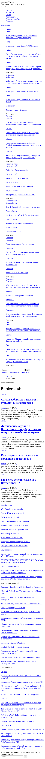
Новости (9, 238)
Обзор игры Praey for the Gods (13, 608)
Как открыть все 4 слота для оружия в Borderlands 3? (20, 457)
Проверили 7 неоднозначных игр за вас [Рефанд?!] (21, 682)
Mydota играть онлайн (10, 533)
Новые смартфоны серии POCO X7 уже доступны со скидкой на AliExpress (22, 134)
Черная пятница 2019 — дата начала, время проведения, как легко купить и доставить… (24, 67)
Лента (8, 15)
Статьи (9, 322)
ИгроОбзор (5, 25)
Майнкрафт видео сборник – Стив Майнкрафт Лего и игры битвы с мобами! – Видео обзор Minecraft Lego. (22, 688)
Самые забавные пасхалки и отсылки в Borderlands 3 (19, 401)
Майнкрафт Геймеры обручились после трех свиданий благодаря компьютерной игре (24, 82)
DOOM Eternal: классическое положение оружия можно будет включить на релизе (22, 305)
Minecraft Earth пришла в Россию (19, 295)
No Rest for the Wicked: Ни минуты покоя (22, 215)
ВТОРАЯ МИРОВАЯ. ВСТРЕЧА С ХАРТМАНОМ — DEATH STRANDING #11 (22, 561)
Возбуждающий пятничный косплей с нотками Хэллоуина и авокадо (21, 37)
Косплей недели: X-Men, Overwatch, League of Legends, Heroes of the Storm (24, 361)
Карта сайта (10, 17)
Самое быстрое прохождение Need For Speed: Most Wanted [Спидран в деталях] (21, 555)
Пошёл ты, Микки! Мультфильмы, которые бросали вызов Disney (23, 340)
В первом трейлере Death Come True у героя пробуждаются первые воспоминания (24, 315)
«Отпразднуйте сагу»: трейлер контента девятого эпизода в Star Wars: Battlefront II (23, 286)
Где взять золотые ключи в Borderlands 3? (18, 481)
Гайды (8, 29)
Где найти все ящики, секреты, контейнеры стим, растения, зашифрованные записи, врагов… (23, 56)
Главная (9, 10)
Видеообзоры (11, 201)
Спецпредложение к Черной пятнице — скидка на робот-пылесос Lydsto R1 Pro (21, 747)
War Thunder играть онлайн (12, 509)
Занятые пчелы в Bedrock (16, 110)
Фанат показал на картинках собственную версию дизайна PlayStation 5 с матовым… (23, 330)
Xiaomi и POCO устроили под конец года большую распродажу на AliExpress (23, 156)
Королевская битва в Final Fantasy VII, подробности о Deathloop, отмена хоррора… (22, 571)
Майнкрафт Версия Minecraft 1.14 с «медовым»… (21, 604)
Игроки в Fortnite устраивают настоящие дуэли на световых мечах (22, 253)
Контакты (10, 13)
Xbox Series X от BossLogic (17, 273)
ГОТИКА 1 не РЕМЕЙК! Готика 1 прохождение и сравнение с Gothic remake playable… (21, 578)
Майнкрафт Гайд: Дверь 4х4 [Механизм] (22, 46)
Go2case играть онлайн (10, 517)
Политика (10, 21)
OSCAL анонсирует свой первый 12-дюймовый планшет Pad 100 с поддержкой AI (24, 123)
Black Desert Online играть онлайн (15, 521)
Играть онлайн (12, 164)
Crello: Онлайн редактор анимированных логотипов (22, 729)
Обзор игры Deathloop (10, 566)
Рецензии (10, 279)
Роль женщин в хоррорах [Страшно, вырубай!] (20, 694)
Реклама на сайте (13, 19)
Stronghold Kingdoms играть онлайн (20, 195)
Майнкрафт (10, 75)
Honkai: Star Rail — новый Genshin (15, 647)
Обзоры (9, 116)
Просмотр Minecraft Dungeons (13, 643)
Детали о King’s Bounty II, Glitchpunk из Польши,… (22, 587)
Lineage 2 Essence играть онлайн (14, 546)
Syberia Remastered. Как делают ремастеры (23, 207)
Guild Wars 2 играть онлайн (17, 170)
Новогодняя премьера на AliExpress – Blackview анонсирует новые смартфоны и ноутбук (23, 145)
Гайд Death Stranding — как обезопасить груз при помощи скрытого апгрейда (21, 704)
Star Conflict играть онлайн (17, 178)
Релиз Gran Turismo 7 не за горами (20, 244)
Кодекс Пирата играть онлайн (13, 513)
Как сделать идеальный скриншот (20, 223)
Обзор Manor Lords (13, 231)
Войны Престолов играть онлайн (14, 529)
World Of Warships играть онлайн (19, 186)
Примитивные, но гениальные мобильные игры (20, 657)
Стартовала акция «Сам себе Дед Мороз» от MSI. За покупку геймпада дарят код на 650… (24, 350)
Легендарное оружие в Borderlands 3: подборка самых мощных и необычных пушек (21, 429)
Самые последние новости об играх (15, 372)
